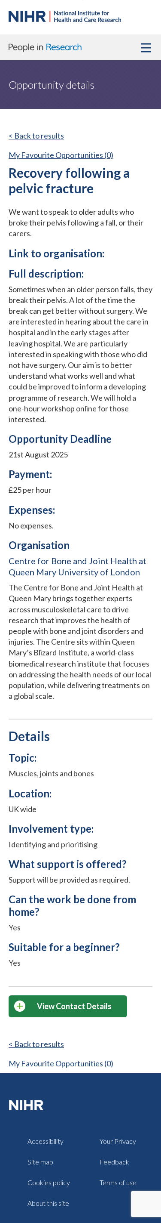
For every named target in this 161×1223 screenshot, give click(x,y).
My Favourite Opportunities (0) (61, 155)
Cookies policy (48, 1182)
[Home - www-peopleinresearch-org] (65, 19)
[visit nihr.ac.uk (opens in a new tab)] (28, 1105)
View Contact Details (74, 1006)
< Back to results (36, 135)
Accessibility (45, 1141)
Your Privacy (118, 1141)
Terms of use (118, 1182)
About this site (48, 1203)
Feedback (114, 1162)
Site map (40, 1162)
